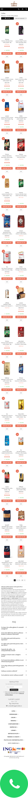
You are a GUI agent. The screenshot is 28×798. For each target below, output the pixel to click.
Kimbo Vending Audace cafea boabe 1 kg (21, 118)
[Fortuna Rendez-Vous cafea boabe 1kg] (7, 30)
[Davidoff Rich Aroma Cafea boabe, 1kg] (7, 552)
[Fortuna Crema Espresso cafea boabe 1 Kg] (21, 368)
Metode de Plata (13, 733)
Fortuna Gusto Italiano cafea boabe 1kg (7, 343)
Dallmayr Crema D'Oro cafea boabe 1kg (7, 380)
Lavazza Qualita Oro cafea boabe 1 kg (7, 194)
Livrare (13, 730)
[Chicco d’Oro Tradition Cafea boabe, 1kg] (21, 404)
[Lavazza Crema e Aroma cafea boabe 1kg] (7, 68)
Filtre (8, 18)
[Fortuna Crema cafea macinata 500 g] (21, 145)
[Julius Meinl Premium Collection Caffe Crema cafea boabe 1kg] (21, 552)
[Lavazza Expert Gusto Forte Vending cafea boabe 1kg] (21, 30)
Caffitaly (7, 303)
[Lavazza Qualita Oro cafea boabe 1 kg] (7, 183)
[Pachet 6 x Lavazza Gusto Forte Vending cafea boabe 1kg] (21, 293)
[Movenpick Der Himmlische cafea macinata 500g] (7, 221)
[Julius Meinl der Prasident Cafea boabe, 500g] (21, 332)
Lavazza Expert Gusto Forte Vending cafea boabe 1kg (21, 41)
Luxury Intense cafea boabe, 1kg (7, 488)
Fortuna (7, 39)
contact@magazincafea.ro (15, 706)
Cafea (13, 711)
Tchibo (21, 525)
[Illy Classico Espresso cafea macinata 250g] (7, 257)
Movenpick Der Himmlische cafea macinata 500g (7, 233)
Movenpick (7, 231)
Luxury (7, 486)
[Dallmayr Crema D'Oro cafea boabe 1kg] (7, 368)
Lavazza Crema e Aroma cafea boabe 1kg (7, 79)
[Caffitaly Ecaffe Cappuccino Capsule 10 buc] (7, 293)
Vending (13, 720)
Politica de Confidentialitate (13, 740)
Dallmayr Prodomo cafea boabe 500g (21, 488)
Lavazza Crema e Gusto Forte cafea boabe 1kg (7, 118)
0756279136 (15, 703)
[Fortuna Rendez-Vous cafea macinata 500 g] (21, 183)
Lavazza (21, 39)
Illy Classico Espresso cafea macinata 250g (7, 269)
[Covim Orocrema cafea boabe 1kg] (21, 68)
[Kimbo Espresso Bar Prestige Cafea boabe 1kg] (21, 257)
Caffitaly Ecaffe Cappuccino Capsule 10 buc (7, 305)
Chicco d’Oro (21, 414)
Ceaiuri (13, 717)
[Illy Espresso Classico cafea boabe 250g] (7, 404)
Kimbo (21, 116)
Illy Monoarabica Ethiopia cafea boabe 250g (21, 452)
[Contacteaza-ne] (18, 9)
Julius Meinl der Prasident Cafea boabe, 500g (21, 343)
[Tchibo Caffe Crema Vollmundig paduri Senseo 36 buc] (21, 516)
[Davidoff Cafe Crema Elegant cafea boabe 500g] (7, 516)
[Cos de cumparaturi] (22, 9)
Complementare (13, 724)
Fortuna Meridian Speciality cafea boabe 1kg (7, 156)
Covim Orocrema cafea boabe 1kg (21, 79)
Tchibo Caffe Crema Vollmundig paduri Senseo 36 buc (21, 527)
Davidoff (7, 525)
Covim (21, 77)
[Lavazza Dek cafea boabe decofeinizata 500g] (7, 441)
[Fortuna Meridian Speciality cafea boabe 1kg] (7, 145)
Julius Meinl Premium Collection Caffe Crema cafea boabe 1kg (21, 563)
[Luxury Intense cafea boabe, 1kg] (7, 477)
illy (7, 267)
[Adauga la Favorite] (7, 56)
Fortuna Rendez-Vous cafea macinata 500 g (21, 194)
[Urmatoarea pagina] (25, 580)
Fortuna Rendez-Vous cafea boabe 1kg (7, 41)
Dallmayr (7, 378)
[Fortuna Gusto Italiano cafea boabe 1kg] (7, 332)
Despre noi (13, 727)
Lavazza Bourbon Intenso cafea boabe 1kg (21, 233)
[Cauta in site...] (26, 9)
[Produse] (2, 9)
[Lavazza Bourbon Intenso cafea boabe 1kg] (21, 221)
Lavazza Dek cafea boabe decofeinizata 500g (7, 452)
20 (22, 580)
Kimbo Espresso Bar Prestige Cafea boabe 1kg (21, 269)
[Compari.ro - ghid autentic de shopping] (14, 764)
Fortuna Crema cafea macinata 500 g (21, 156)
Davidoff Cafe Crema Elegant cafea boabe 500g (7, 527)
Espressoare (13, 714)
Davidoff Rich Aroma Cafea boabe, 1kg (7, 563)
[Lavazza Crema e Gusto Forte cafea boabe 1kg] (7, 106)
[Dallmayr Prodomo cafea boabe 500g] (21, 477)
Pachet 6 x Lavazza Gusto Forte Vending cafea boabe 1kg (21, 305)
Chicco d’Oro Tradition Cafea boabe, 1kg (21, 416)
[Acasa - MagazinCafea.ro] (14, 3)
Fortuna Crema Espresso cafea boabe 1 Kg (21, 380)
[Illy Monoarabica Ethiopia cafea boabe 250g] (21, 441)
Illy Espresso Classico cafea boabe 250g (7, 416)
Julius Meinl (21, 341)
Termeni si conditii (13, 737)
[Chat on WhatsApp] (14, 797)
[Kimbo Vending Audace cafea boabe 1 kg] (21, 106)
